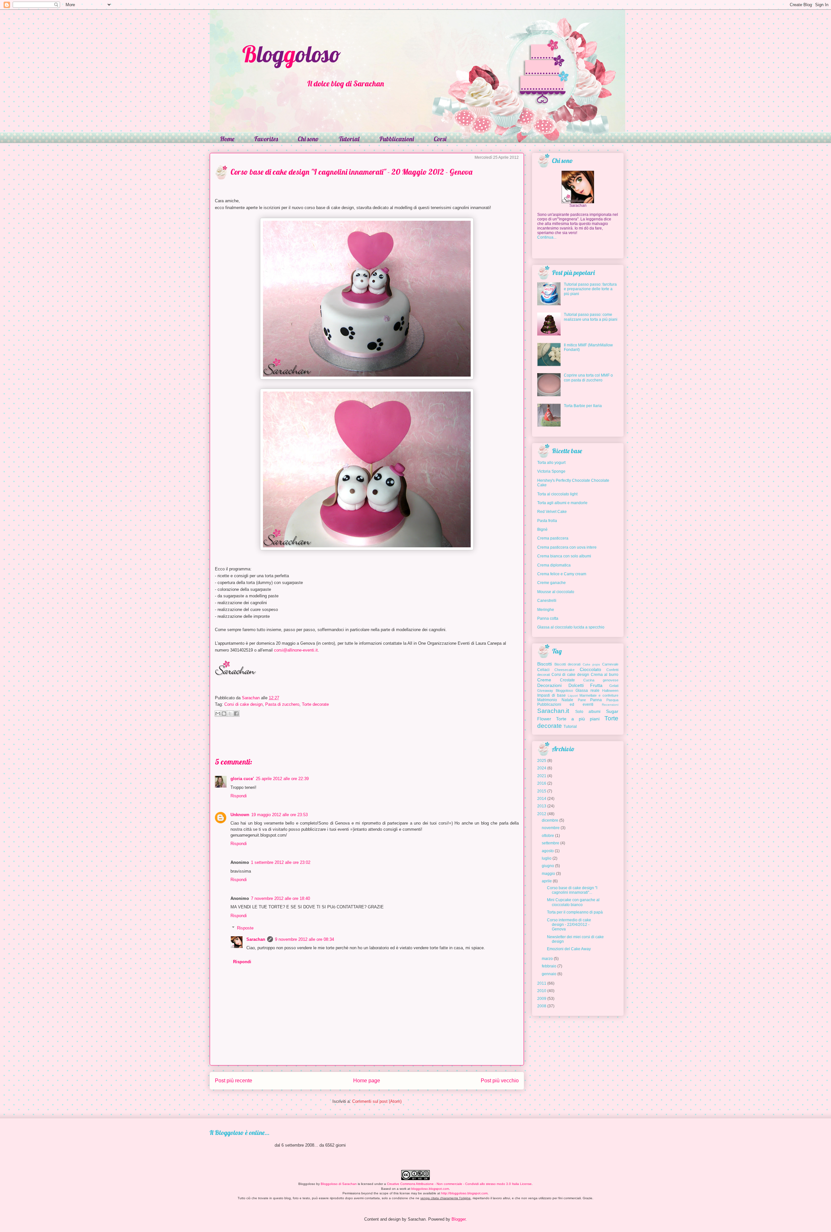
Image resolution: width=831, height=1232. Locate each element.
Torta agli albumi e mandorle (562, 503)
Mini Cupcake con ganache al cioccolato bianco (573, 902)
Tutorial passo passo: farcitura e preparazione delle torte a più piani (590, 289)
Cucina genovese (600, 680)
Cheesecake (564, 670)
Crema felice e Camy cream (561, 574)
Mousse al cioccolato (555, 592)
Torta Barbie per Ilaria (583, 406)
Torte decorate (315, 704)
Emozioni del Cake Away (569, 949)
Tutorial (349, 139)
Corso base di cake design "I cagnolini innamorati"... (572, 890)
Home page (366, 1080)
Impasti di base (551, 695)
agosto (548, 851)
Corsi (440, 139)
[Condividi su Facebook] (236, 713)
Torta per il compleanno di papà (575, 912)
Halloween (610, 690)
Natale (567, 700)
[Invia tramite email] (218, 713)
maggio (548, 873)
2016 (541, 783)
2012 (541, 814)
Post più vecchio (500, 1080)
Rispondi (238, 795)
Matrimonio (547, 700)
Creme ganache (551, 582)
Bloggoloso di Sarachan (339, 1184)
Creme (544, 679)
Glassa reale (588, 690)
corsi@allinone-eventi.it (296, 650)
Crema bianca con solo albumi (564, 556)
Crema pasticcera (552, 538)
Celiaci (543, 669)
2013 (541, 806)
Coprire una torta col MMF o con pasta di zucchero (588, 377)
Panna (596, 700)
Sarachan (255, 939)
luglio (547, 858)
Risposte (245, 928)
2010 (541, 991)
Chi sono (308, 139)
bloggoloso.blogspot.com (430, 1188)
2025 (541, 760)
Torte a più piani (578, 718)
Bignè (542, 529)
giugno (548, 866)
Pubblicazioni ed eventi (565, 704)
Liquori (573, 695)
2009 (541, 998)
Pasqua (612, 700)
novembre (551, 828)
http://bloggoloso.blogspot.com (464, 1193)
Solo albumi (588, 711)
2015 (541, 791)
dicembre (550, 820)
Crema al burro (604, 674)
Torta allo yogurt (551, 462)
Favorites (266, 139)
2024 (541, 768)
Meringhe (545, 609)
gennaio (549, 974)
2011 (541, 983)
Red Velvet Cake (552, 511)
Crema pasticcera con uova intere (567, 547)
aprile (547, 881)
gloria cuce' (242, 778)
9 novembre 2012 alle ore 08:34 (304, 939)
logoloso (291, 54)
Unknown (239, 814)
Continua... (546, 237)
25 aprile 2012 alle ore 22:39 (282, 778)
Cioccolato (590, 669)
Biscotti (544, 663)
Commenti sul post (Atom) (377, 1101)
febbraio (549, 966)
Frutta (596, 685)
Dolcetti (576, 685)
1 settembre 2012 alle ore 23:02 (280, 862)
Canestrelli (546, 600)
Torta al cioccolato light (557, 494)
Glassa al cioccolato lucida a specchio (570, 627)
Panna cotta (547, 618)
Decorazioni (549, 685)
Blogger (458, 1219)
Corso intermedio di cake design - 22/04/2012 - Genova (569, 925)
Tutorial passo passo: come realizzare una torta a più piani (590, 316)
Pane (582, 700)
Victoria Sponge (551, 471)
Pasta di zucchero (282, 704)
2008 (541, 1006)
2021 (541, 776)
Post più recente (233, 1080)
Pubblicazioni (396, 139)
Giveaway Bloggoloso (555, 690)
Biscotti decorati (567, 664)
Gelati (613, 686)
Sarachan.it (553, 710)
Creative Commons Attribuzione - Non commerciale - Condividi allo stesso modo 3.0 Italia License (459, 1184)
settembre (550, 843)
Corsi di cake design (243, 704)
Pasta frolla (547, 520)
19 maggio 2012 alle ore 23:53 (279, 814)
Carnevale (610, 664)
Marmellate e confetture (598, 695)
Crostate (567, 680)
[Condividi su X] (230, 713)
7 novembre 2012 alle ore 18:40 (280, 898)
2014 (541, 798)
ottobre (548, 835)
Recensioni (610, 704)
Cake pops (591, 664)
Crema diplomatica (554, 565)
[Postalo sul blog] (224, 713)
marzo (547, 958)
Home (227, 139)
